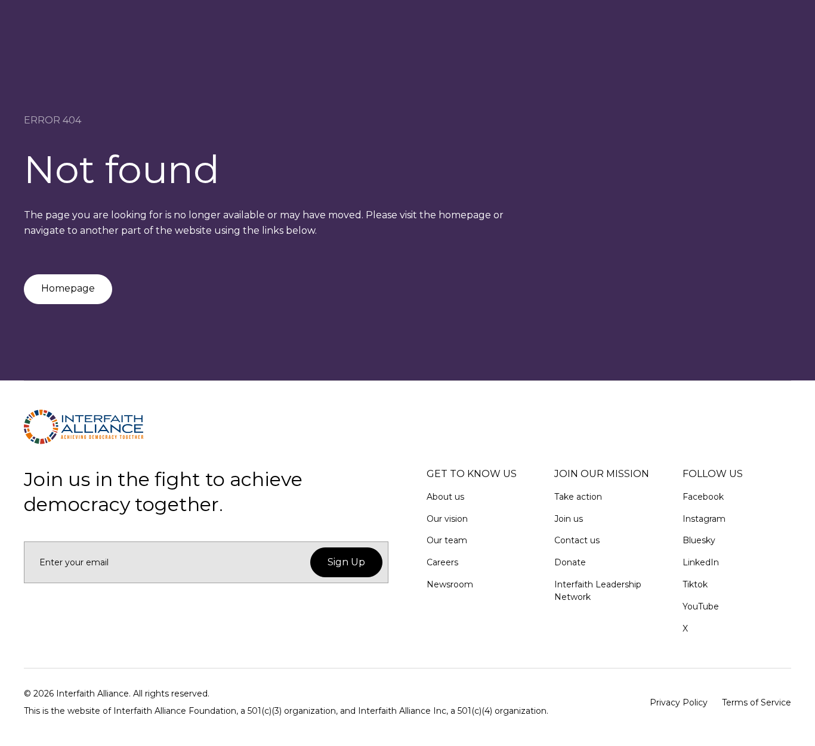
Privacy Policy (679, 702)
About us (445, 496)
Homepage (68, 288)
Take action (578, 496)
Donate (570, 562)
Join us (568, 518)
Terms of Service (756, 702)
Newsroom (450, 584)
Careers (442, 562)
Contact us (577, 540)
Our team (447, 540)
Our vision (447, 518)
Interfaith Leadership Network (597, 590)
